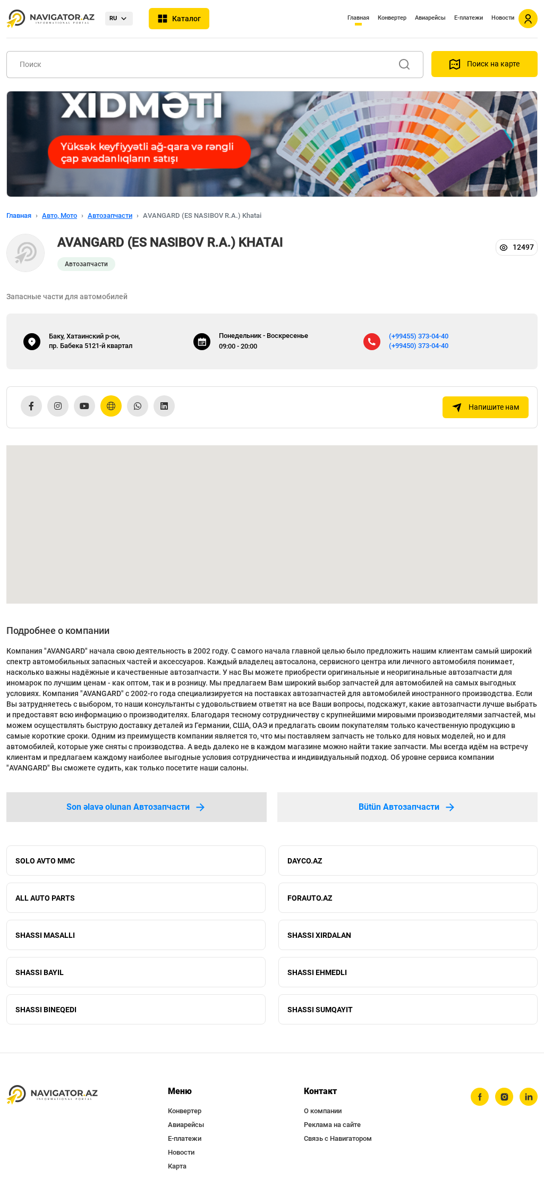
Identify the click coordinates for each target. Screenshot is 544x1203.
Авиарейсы (430, 17)
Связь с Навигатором (338, 1138)
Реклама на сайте (332, 1125)
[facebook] (480, 1097)
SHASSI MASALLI (45, 935)
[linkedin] (529, 1097)
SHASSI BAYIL (39, 972)
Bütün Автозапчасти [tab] (399, 807)
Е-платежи (468, 17)
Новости (502, 17)
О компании (323, 1111)
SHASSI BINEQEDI (45, 1009)
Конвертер (392, 17)
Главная (358, 17)
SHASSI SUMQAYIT (320, 1009)
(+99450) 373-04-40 (418, 346)
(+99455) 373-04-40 (418, 336)
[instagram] (504, 1097)
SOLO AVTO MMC (45, 861)
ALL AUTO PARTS (45, 898)
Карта (177, 1166)
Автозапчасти (110, 215)
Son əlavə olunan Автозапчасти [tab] (128, 807)
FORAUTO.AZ (309, 898)
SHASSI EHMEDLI (317, 972)
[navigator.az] (52, 1095)
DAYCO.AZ (304, 861)
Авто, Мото (59, 215)
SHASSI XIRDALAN (319, 935)
